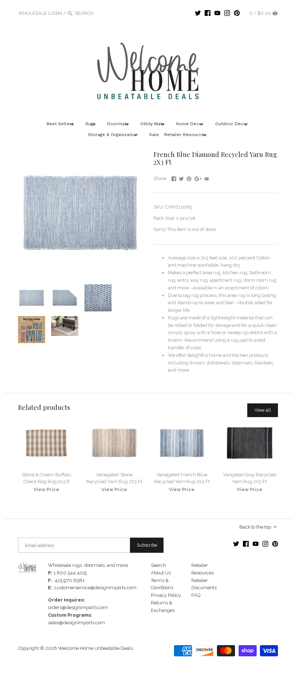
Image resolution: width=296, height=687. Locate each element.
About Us (161, 573)
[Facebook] (207, 13)
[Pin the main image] (189, 177)
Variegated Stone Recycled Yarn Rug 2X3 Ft (114, 478)
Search (158, 565)
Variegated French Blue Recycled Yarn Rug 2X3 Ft (182, 478)
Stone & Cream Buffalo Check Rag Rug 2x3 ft (46, 478)
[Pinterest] (237, 13)
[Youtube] (217, 13)
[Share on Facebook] (173, 177)
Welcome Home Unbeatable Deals (95, 648)
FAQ (195, 595)
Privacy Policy (166, 595)
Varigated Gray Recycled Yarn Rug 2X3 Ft (249, 478)
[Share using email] (206, 177)
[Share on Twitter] (181, 177)
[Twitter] (198, 13)
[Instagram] (227, 13)
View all (262, 410)
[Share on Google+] (198, 177)
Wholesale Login (40, 13)
